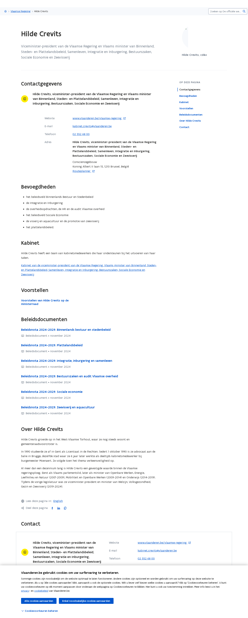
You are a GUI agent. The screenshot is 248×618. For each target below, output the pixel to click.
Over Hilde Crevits (190, 120)
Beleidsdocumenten (190, 114)
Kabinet (184, 102)
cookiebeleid (41, 590)
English (58, 501)
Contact (184, 127)
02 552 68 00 (81, 134)
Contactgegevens (189, 89)
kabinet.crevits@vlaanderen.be (92, 126)
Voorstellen (186, 108)
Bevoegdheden (188, 95)
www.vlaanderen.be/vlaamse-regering (97, 118)
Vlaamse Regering (21, 11)
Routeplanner (82, 171)
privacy (25, 590)
